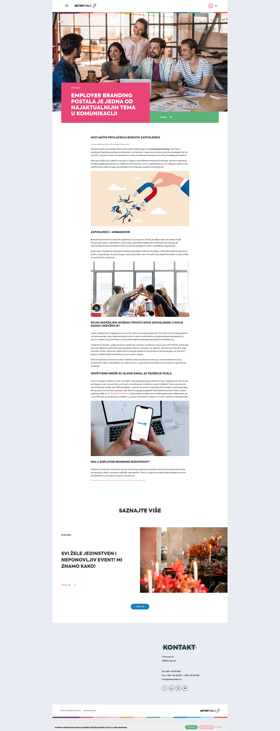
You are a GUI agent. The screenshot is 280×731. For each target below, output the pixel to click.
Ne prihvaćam (206, 727)
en (216, 6)
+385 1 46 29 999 (173, 672)
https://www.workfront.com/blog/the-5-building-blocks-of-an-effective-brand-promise (118, 480)
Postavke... (219, 727)
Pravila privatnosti (89, 710)
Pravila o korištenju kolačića (70, 710)
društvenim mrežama (118, 394)
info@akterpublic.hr (172, 679)
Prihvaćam (191, 727)
